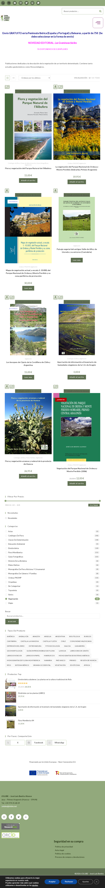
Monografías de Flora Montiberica (23, 660)
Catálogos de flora (14, 163)
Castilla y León (50, 641)
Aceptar (52, 881)
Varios (10, 595)
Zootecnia (75, 665)
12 (90, 78)
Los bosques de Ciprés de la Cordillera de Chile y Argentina (28, 363)
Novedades (12, 518)
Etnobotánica (13, 548)
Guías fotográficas (42, 163)
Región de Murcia (88, 660)
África (87, 665)
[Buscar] (100, 11)
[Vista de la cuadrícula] (7, 78)
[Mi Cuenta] (3, 3)
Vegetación (28, 165)
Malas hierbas (30, 458)
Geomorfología (14, 651)
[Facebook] (15, 3)
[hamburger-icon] (98, 23)
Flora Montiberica (15, 552)
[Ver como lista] (13, 78)
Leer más (28, 288)
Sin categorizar (14, 586)
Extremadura (35, 646)
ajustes (35, 885)
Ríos (9, 665)
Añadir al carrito (28, 180)
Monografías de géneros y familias (22, 573)
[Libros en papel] (7, 87)
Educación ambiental (16, 544)
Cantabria (11, 641)
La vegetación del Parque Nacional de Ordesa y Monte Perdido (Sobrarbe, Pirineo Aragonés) (77, 168)
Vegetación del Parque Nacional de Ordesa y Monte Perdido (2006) (77, 469)
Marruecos (49, 656)
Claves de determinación (28, 163)
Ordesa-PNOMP (73, 163)
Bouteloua (74, 636)
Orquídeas (12, 582)
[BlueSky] (32, 3)
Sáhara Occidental (42, 665)
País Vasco (60, 660)
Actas (10, 531)
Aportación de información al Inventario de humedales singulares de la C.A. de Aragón (76, 363)
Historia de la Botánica (17, 561)
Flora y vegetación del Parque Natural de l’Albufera (28, 168)
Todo (97, 78)
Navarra (48, 660)
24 (93, 78)
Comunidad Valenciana (80, 641)
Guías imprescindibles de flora (41, 651)
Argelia (47, 636)
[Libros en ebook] (55, 87)
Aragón (36, 636)
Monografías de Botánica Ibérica (74, 656)
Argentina (60, 636)
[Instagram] (21, 3)
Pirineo (73, 660)
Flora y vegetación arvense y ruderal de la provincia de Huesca (28, 462)
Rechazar (69, 881)
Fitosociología (53, 646)
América (10, 636)
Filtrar (94, 505)
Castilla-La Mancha (30, 641)
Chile (63, 641)
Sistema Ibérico (22, 665)
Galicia (67, 646)
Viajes (10, 603)
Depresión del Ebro (15, 646)
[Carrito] (9, 3)
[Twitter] (26, 3)
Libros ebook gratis (79, 651)
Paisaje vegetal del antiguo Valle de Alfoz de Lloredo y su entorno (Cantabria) (77, 250)
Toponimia (12, 590)
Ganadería (79, 646)
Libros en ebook (14, 656)
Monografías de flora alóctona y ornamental (26, 569)
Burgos (87, 636)
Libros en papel (33, 656)
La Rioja (62, 651)
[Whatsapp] (38, 3)
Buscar (8, 611)
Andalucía (23, 636)
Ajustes (85, 881)
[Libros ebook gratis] (7, 190)
